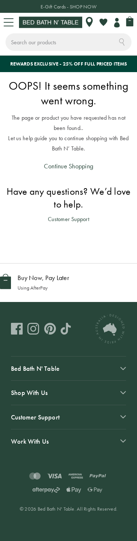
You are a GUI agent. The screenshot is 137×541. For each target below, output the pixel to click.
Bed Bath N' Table (35, 368)
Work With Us (30, 441)
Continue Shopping (68, 166)
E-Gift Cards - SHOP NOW (68, 6)
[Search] (122, 41)
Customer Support (68, 219)
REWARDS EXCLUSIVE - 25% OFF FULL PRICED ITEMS (68, 63)
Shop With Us (29, 392)
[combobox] (68, 42)
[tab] (68, 368)
